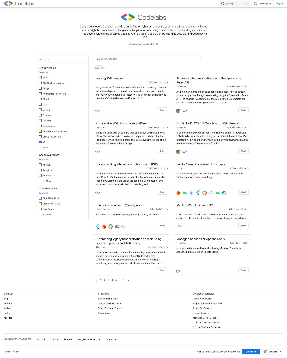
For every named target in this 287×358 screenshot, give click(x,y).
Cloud (46, 99)
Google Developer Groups (110, 303)
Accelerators (104, 313)
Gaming (47, 115)
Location (47, 120)
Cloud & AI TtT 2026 (52, 204)
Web (45, 142)
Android (47, 175)
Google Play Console (202, 308)
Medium (7, 308)
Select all (43, 72)
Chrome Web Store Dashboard (207, 327)
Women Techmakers (108, 299)
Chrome (54, 339)
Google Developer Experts (110, 308)
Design (46, 110)
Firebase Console (201, 313)
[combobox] (234, 3)
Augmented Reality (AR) (54, 94)
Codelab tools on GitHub (143, 44)
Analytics (47, 88)
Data (45, 104)
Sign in (280, 3)
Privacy (16, 352)
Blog (6, 299)
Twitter (7, 313)
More (46, 181)
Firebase (68, 339)
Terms (7, 352)
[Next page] (128, 280)
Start (162, 110)
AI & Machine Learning (54, 83)
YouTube (8, 318)
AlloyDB (47, 165)
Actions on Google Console (205, 318)
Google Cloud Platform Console (207, 303)
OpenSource (49, 126)
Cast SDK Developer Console (206, 322)
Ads (45, 77)
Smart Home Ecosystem (55, 131)
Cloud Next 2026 (51, 198)
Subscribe (251, 351)
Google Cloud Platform (89, 339)
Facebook (8, 303)
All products (111, 339)
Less (43, 147)
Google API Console (202, 299)
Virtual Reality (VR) (52, 137)
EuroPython (48, 209)
